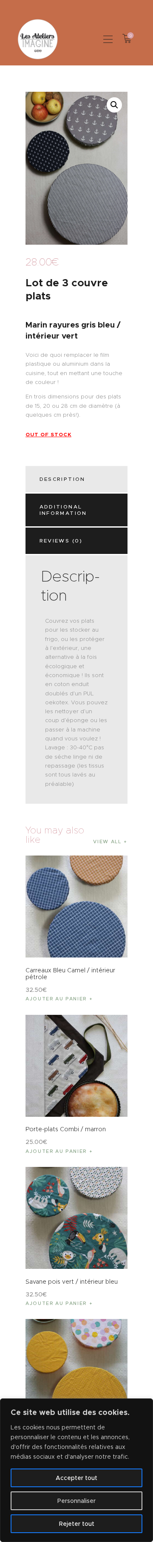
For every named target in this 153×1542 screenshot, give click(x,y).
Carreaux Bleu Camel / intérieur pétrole (70, 973)
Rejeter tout (76, 1524)
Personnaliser (76, 1501)
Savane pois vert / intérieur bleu (72, 1281)
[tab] (78, 479)
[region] (76, 1470)
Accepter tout (76, 1478)
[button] (108, 38)
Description (62, 479)
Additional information (63, 509)
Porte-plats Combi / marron (66, 1129)
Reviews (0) (61, 540)
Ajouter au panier (56, 999)
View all (107, 841)
